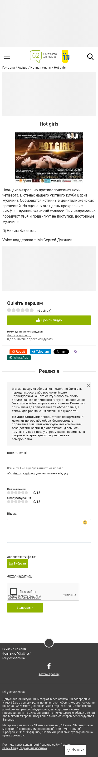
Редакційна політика (33, 748)
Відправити (25, 607)
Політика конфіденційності (20, 744)
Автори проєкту (49, 674)
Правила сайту (50, 744)
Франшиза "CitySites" (16, 653)
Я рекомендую (51, 320)
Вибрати (19, 563)
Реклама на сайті (14, 649)
